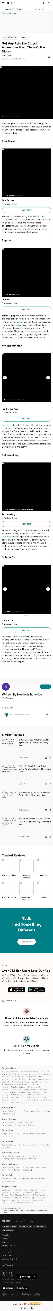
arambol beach (27, 1134)
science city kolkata (29, 1072)
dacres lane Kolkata (34, 1082)
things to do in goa (10, 1134)
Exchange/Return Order (11, 1252)
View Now (26, 941)
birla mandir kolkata (10, 1072)
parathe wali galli (9, 1179)
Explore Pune (7, 1141)
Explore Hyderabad (10, 1152)
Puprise (17, 294)
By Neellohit (6, 56)
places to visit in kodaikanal (20, 1170)
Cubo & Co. (19, 611)
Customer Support (9, 1259)
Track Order (6, 1255)
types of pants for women (21, 1203)
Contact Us (6, 1242)
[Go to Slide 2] (27, 404)
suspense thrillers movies (12, 1190)
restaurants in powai (33, 1111)
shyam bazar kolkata (19, 1077)
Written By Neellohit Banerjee (22, 694)
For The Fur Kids (20, 400)
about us (5, 1235)
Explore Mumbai (9, 1107)
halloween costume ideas (18, 1200)
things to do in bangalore (13, 1167)
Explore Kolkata (9, 1068)
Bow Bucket (17, 117)
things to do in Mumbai (12, 1111)
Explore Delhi (7, 1175)
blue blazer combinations (21, 1192)
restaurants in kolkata (27, 1074)
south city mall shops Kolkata (23, 1090)
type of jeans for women (21, 1195)
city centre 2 (17, 1082)
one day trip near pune (28, 1145)
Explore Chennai (9, 1119)
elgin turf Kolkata (18, 1087)
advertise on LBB (9, 1246)
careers (5, 1238)
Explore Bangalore (10, 1164)
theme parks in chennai (24, 1125)
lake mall (14, 1079)
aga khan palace (9, 1145)
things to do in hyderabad (13, 1156)
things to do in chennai (12, 1122)
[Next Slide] (48, 377)
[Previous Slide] (5, 377)
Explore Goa (7, 1130)
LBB (3, 1208)
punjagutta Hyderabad (26, 1159)
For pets (18, 1208)
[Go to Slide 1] (25, 404)
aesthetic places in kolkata (22, 1100)
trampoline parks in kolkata (32, 1079)
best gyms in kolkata (19, 1097)
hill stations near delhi (28, 1179)
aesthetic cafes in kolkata (29, 1092)
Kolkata (10, 1208)
